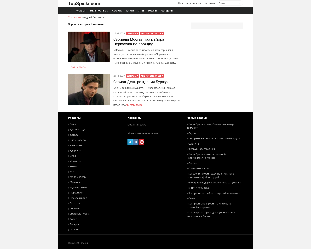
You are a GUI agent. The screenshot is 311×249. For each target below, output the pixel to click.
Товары (152, 10)
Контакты (209, 3)
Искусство (75, 161)
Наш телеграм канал (189, 3)
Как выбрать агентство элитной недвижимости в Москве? (206, 156)
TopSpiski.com (84, 3)
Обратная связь (136, 124)
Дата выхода (77, 129)
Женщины (167, 10)
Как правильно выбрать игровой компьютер (214, 193)
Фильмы (81, 10)
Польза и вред (78, 197)
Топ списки (74, 17)
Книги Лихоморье (198, 187)
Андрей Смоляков (151, 33)
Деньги (74, 134)
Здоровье (75, 150)
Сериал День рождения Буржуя (141, 82)
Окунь (192, 133)
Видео (73, 124)
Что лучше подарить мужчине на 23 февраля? (215, 182)
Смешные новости (80, 213)
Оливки (192, 163)
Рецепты (75, 203)
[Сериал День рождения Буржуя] (89, 89)
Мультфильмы (99, 10)
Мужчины (75, 182)
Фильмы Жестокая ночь (202, 148)
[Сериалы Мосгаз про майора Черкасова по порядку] (89, 46)
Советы (74, 219)
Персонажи (76, 192)
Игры (141, 10)
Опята (192, 198)
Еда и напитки (78, 139)
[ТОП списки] (71, 10)
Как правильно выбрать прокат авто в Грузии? (215, 138)
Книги (130, 10)
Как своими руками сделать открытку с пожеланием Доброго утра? (210, 175)
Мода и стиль (78, 176)
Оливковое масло (198, 168)
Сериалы (117, 10)
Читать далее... (77, 66)
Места (73, 171)
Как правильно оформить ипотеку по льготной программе (209, 205)
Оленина (193, 143)
